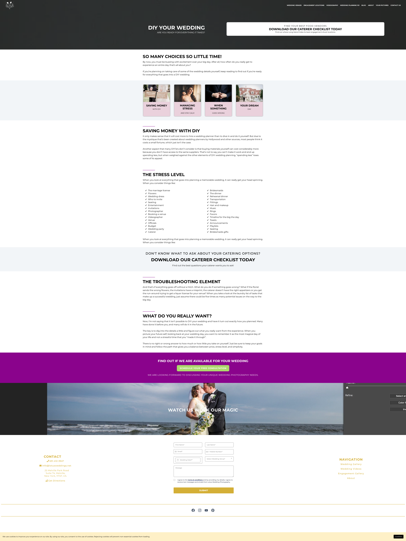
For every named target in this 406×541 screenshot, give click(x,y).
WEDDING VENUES (294, 5)
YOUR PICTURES (382, 5)
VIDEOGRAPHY (332, 5)
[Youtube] (206, 510)
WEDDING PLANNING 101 (349, 5)
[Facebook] (193, 510)
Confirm (398, 537)
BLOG (363, 5)
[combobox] (207, 451)
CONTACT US (396, 5)
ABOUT (371, 5)
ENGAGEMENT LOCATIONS (314, 5)
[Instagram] (199, 510)
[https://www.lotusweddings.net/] (9, 5)
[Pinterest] (213, 510)
